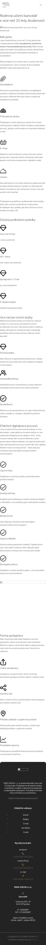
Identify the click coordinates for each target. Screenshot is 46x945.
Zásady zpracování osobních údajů (23, 798)
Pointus (34, 939)
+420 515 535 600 (23, 856)
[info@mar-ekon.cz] (23, 876)
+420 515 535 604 (23, 867)
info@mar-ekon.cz (23, 879)
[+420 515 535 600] (23, 853)
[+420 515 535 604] (23, 865)
